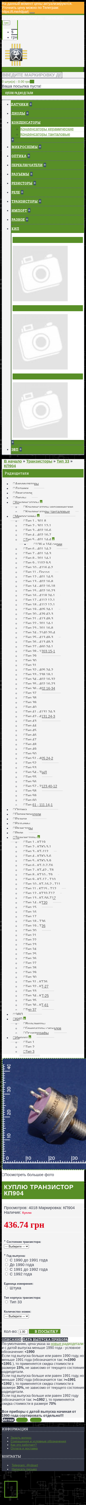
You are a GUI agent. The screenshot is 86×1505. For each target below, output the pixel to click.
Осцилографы (26, 376)
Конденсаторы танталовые (45, 134)
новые (56, 1344)
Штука (15, 1288)
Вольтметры (25, 240)
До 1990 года (22, 1265)
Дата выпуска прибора (45, 1339)
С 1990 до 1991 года (29, 1260)
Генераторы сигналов (34, 308)
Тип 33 (16, 1302)
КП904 (22, 1420)
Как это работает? (24, 1444)
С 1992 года (21, 1274)
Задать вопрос (21, 1437)
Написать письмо (24, 1469)
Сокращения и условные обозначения (38, 1441)
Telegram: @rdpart (25, 1465)
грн (14, 37)
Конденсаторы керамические (47, 129)
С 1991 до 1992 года (29, 1269)
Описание (11, 1339)
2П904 (36, 1420)
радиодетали (72, 1344)
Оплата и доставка (24, 1448)
